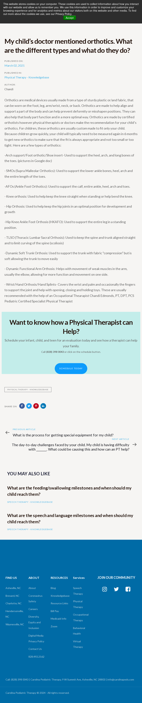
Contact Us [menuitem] (35, 648)
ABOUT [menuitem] (33, 577)
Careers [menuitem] (33, 609)
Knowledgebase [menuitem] (60, 595)
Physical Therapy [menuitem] (78, 604)
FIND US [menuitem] (11, 577)
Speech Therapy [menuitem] (78, 590)
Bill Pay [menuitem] (55, 611)
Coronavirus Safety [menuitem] (35, 598)
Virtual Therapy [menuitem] (78, 644)
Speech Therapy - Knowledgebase (30, 502)
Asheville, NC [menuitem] (13, 588)
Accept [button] (70, 18)
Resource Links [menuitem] (59, 603)
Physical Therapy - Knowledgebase (26, 77)
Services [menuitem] (79, 577)
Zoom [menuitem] (54, 626)
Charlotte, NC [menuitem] (14, 603)
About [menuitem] (32, 588)
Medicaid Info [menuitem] (58, 618)
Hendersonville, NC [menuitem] (14, 613)
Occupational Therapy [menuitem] (81, 617)
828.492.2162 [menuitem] (36, 656)
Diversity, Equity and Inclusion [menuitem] (34, 622)
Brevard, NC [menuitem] (12, 595)
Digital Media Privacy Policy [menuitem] (36, 638)
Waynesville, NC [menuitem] (15, 624)
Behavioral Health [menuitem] (79, 630)
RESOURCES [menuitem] (59, 577)
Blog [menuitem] (53, 588)
